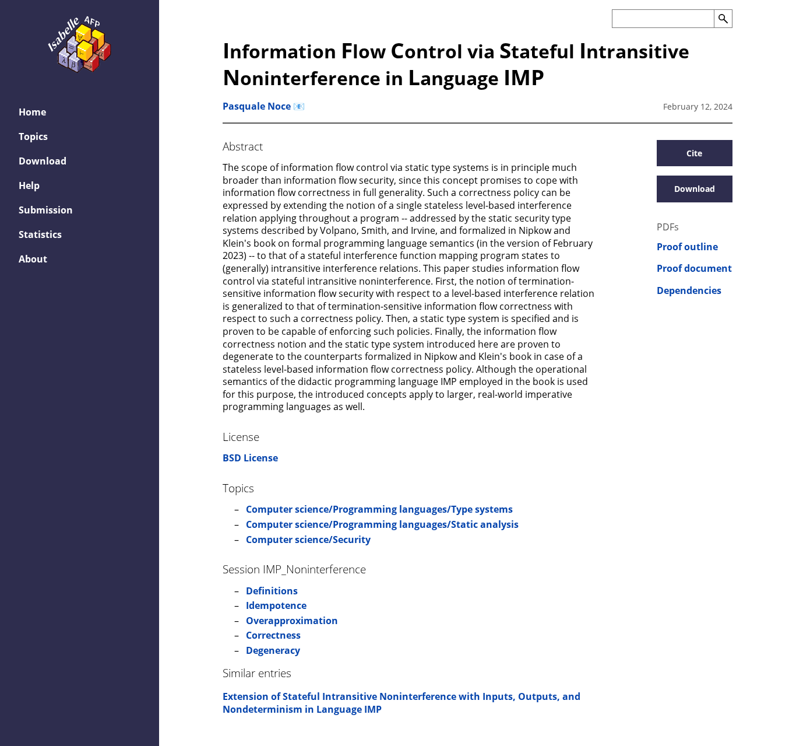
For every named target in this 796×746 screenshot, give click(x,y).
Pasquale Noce (257, 106)
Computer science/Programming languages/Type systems (379, 509)
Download (42, 161)
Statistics (40, 234)
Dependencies (689, 291)
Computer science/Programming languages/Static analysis (382, 524)
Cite (694, 153)
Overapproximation (292, 620)
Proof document (694, 268)
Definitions (272, 590)
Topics (33, 136)
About (33, 259)
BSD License (250, 457)
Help (29, 185)
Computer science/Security (308, 539)
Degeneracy (273, 650)
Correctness (273, 635)
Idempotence (276, 605)
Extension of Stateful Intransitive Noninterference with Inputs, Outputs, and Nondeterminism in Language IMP (401, 703)
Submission (46, 210)
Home (32, 112)
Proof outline (687, 247)
